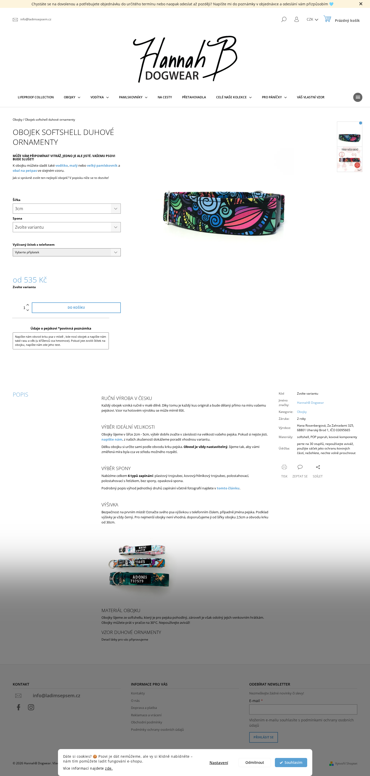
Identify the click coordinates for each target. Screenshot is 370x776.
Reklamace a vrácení (146, 715)
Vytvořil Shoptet (346, 763)
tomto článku (228, 488)
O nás (135, 700)
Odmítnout (254, 762)
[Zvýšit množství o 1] (27, 305)
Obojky (302, 412)
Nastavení (219, 762)
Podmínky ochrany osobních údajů (157, 729)
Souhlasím (293, 762)
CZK (310, 19)
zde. (109, 768)
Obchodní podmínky (146, 722)
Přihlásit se (264, 737)
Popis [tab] (20, 394)
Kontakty (138, 693)
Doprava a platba (144, 707)
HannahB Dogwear (310, 402)
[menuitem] (36, 97)
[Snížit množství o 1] (27, 310)
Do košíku (76, 307)
